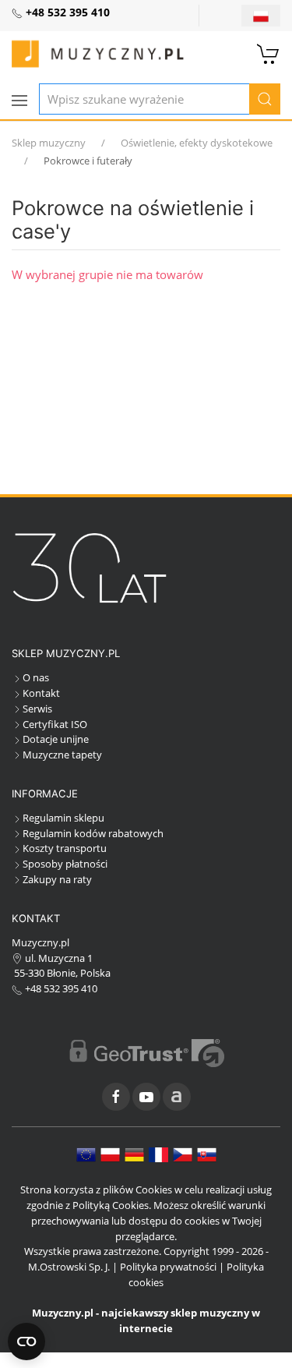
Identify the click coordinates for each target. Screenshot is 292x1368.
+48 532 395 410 (60, 988)
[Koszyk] (268, 52)
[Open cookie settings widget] (26, 1341)
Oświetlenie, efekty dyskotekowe (197, 143)
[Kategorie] (19, 100)
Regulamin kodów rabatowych (93, 833)
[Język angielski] (86, 1154)
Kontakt (41, 693)
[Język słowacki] (206, 1154)
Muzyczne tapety (62, 755)
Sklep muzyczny (49, 143)
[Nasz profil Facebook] (116, 1097)
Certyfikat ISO (55, 724)
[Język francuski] (158, 1154)
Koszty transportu (65, 848)
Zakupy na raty (57, 879)
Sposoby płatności (65, 864)
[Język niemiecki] (134, 1154)
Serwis (37, 709)
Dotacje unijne (56, 739)
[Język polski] (110, 1154)
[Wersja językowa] (260, 16)
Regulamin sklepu (63, 818)
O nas (36, 677)
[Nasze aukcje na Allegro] (177, 1097)
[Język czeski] (182, 1154)
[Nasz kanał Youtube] (146, 1097)
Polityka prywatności (168, 1267)
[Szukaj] (264, 99)
